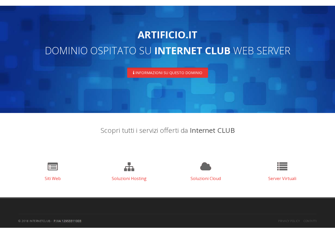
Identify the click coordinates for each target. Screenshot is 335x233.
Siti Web (53, 178)
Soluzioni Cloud (206, 178)
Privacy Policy (289, 221)
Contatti (310, 221)
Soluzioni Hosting (129, 178)
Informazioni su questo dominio (168, 72)
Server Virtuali (282, 178)
